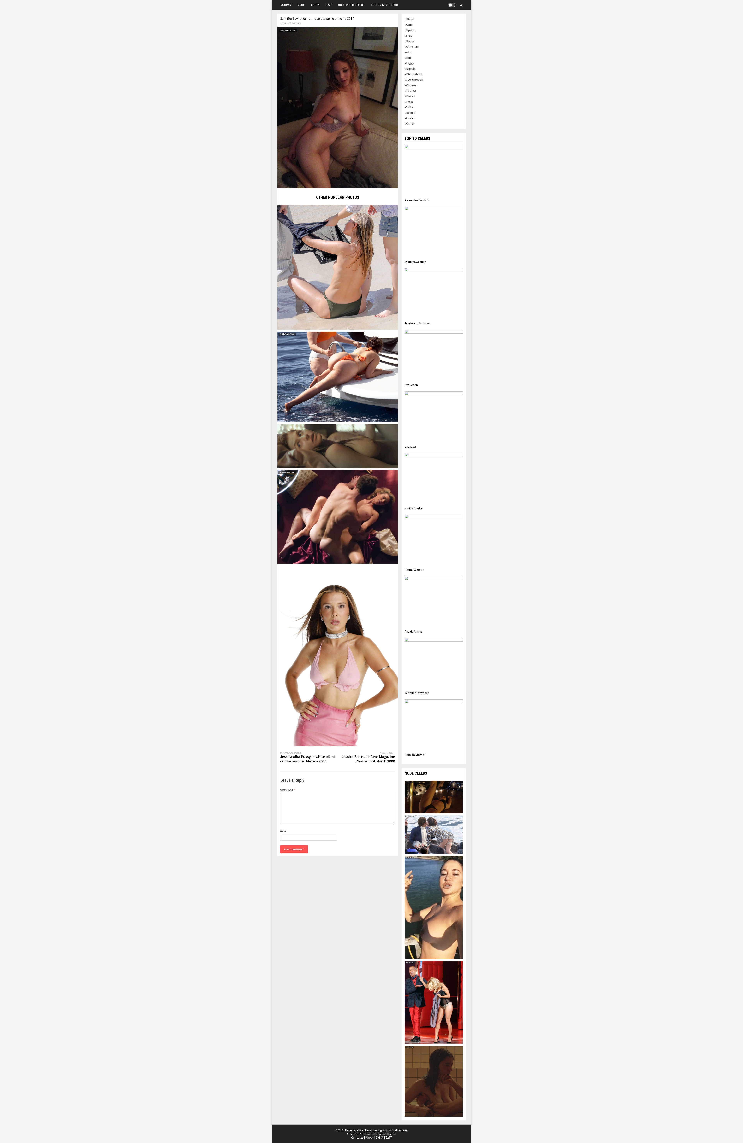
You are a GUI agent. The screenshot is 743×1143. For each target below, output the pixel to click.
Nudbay (285, 5)
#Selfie (409, 107)
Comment (287, 789)
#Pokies (410, 96)
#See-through (414, 79)
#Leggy (409, 63)
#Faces (409, 101)
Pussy (315, 5)
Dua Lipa (410, 446)
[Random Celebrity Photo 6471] (337, 267)
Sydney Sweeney (415, 262)
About (370, 1137)
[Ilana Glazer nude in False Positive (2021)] (434, 1081)
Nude (301, 5)
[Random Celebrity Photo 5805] (337, 655)
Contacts (357, 1137)
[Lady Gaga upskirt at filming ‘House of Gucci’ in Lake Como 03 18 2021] (434, 834)
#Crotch (410, 118)
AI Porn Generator (384, 5)
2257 (389, 1137)
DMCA (379, 1137)
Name (283, 831)
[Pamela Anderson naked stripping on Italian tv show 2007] (434, 1002)
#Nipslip (410, 69)
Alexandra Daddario (417, 200)
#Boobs (410, 41)
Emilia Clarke (413, 508)
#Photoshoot (414, 74)
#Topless (411, 90)
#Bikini (409, 19)
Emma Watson (414, 570)
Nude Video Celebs (351, 5)
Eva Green (411, 385)
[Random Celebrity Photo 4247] (337, 446)
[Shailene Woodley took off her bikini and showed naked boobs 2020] (434, 907)
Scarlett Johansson (418, 323)
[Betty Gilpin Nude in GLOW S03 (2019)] (337, 516)
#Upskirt (410, 30)
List (329, 5)
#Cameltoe (412, 47)
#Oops (409, 24)
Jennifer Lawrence (291, 23)
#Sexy (408, 36)
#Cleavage (411, 85)
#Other (409, 123)
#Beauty (410, 112)
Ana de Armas (413, 631)
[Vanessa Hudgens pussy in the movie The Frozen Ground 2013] (434, 796)
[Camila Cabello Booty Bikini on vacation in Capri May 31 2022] (337, 376)
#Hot (408, 58)
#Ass (408, 52)
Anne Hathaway (415, 754)
